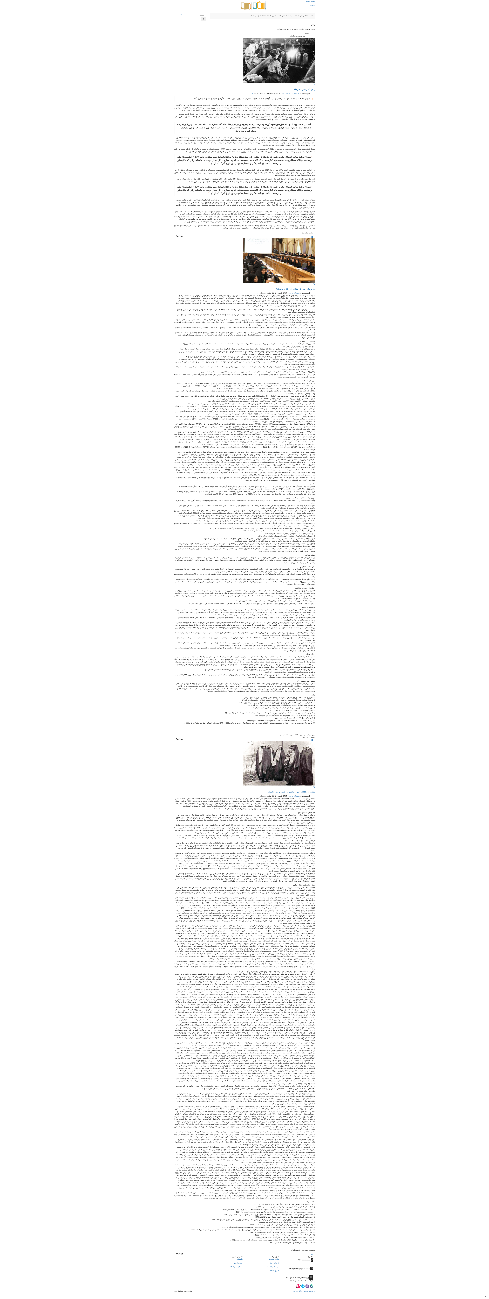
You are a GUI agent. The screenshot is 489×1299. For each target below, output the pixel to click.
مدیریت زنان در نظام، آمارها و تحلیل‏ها (295, 289)
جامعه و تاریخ (294, 15)
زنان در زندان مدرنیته (304, 89)
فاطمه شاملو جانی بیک (290, 93)
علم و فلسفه (271, 15)
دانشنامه (263, 15)
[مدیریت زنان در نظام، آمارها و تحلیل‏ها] (314, 284)
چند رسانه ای (254, 15)
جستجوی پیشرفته (236, 1266)
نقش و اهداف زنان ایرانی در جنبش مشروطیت (291, 792)
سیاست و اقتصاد (283, 15)
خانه (311, 15)
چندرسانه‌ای (238, 1263)
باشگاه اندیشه (293, 293)
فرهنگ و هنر (304, 15)
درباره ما (312, 5)
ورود (180, 13)
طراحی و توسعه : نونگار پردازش (304, 1291)
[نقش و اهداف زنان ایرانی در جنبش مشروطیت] (314, 787)
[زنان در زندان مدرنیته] (314, 84)
